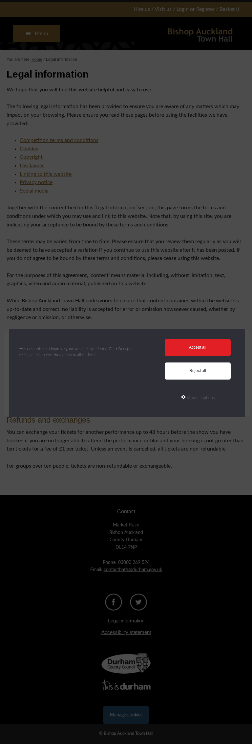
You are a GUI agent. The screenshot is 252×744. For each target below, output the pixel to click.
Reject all (197, 370)
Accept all (197, 347)
